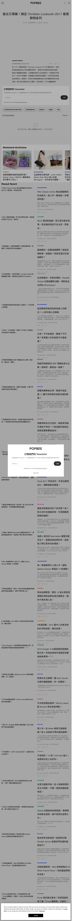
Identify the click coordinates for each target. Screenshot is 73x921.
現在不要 (35, 473)
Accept (36, 915)
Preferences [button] (42, 911)
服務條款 (39, 468)
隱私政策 (45, 468)
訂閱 (57, 463)
